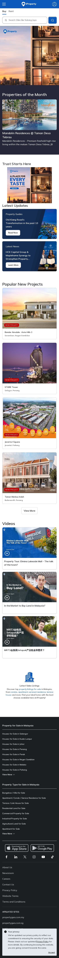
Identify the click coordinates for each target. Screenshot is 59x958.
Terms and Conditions (13, 901)
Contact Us (8, 884)
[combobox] (28, 20)
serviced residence (37, 692)
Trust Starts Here (29, 185)
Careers (6, 878)
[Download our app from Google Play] (42, 848)
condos (13, 692)
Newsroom (8, 873)
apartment (23, 692)
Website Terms (10, 896)
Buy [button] (4, 11)
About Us (7, 867)
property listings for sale (30, 689)
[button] (29, 510)
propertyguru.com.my (13, 917)
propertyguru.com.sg (12, 923)
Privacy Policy (9, 890)
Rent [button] (11, 11)
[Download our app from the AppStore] (16, 848)
